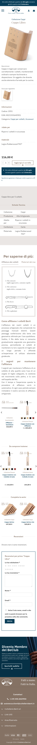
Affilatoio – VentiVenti (9, 424)
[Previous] (1, 416)
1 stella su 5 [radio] (5, 566)
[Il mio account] (29, 10)
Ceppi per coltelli (18, 119)
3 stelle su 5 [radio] (14, 566)
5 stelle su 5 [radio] (8, 569)
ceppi (23, 19)
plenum (30, 421)
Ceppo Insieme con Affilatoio (27, 425)
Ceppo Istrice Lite (27, 522)
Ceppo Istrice (9, 522)
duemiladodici (9, 420)
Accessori (29, 119)
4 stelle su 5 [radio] (21, 566)
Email (7, 600)
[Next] (35, 416)
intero (31, 472)
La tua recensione (12, 573)
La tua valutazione (12, 563)
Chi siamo (16, 739)
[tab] (10, 262)
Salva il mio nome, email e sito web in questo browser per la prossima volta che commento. (18, 613)
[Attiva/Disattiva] (2, 709)
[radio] (22, 418)
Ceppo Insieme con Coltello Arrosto (9, 476)
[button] (2, 10)
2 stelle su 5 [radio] (9, 566)
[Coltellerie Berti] (16, 10)
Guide (22, 739)
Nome (8, 591)
